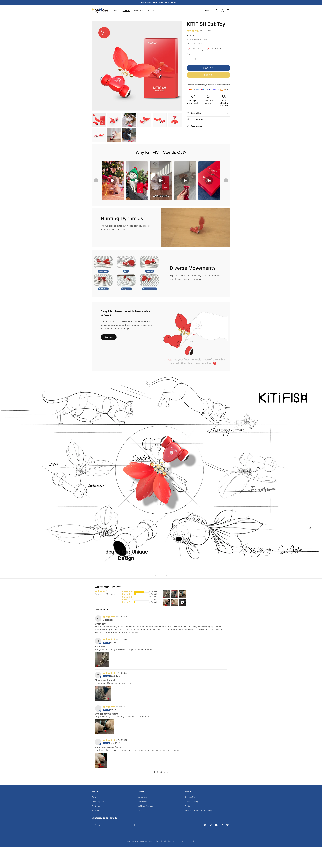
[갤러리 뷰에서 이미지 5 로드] (160, 120)
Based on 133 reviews (105, 594)
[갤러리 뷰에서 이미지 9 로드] (129, 135)
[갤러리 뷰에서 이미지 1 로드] (99, 120)
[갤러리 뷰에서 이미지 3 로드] (129, 120)
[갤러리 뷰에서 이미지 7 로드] (99, 135)
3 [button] (161, 772)
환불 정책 (158, 841)
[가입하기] (134, 825)
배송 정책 (192, 841)
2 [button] (158, 772)
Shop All (95, 810)
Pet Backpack (98, 802)
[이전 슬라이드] (155, 575)
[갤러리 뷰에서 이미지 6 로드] (175, 120)
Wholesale (142, 802)
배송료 (189, 39)
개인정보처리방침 (170, 841)
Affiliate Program (145, 806)
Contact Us (190, 797)
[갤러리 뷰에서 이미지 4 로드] (144, 120)
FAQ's (187, 806)
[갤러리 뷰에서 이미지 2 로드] (114, 120)
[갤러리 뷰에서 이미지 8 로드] (114, 135)
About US (142, 797)
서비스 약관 (182, 841)
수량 (188, 54)
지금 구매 (208, 75)
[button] (116, 10)
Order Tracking (191, 802)
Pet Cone (96, 806)
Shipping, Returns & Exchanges (198, 810)
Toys (94, 797)
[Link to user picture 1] (102, 659)
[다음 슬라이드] (166, 575)
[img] (109, 617)
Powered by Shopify (146, 841)
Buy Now (108, 337)
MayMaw (135, 841)
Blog (140, 810)
